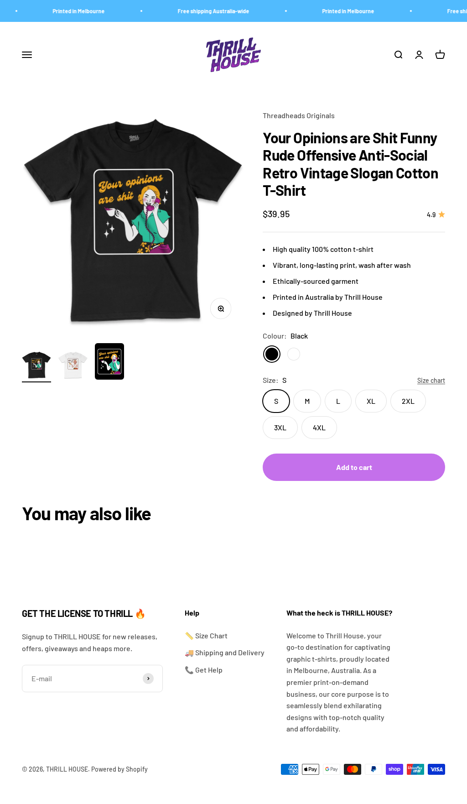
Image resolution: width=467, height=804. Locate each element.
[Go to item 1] (36, 366)
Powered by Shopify (119, 769)
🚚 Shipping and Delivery (225, 652)
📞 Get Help (204, 669)
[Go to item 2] (73, 366)
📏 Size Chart (206, 635)
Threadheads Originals (299, 115)
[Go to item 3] (109, 362)
